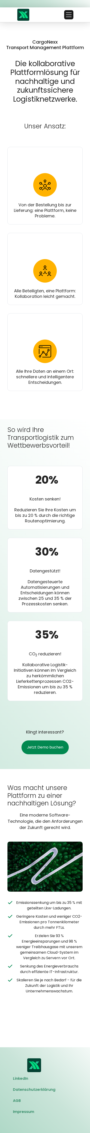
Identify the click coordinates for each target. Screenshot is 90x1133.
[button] (68, 14)
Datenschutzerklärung (34, 1089)
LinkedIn (20, 1078)
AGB (17, 1100)
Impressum (23, 1111)
